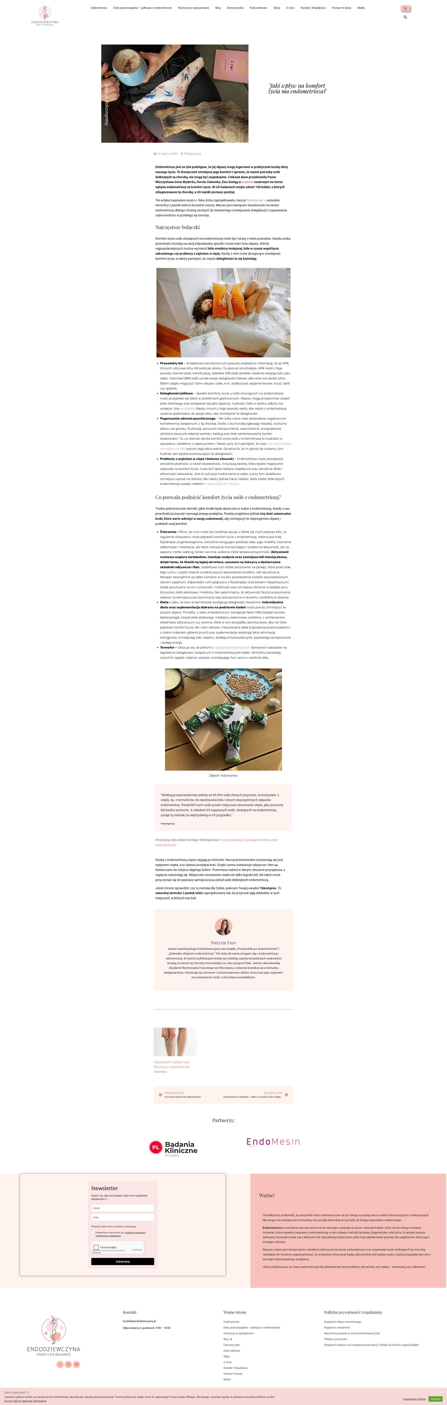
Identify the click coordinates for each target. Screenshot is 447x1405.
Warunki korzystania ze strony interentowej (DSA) (352, 1333)
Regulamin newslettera (337, 1327)
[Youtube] (76, 1364)
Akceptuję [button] (436, 1399)
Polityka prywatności (335, 1339)
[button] (405, 17)
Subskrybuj (123, 1261)
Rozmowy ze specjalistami (193, 7)
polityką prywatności (135, 1232)
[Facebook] (68, 1364)
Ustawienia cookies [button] (414, 1399)
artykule (247, 182)
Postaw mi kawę (341, 7)
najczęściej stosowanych (232, 647)
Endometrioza (99, 7)
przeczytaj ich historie (223, 484)
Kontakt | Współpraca (313, 7)
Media (361, 7)
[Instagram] (60, 1364)
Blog (218, 7)
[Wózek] (405, 8)
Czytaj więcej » (160, 1072)
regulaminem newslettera (108, 1235)
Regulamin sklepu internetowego (342, 1321)
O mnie (290, 7)
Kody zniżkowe (258, 7)
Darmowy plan (235, 7)
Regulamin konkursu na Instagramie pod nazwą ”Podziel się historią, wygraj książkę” (371, 1344)
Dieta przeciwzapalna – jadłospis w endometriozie (142, 7)
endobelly (187, 408)
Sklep (276, 7)
